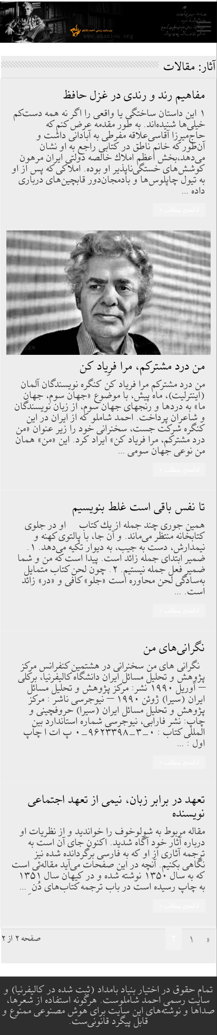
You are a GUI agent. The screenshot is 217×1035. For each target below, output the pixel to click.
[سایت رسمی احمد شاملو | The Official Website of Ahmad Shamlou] (108, 22)
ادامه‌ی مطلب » (179, 210)
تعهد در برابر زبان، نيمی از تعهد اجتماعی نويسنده (116, 807)
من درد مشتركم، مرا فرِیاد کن (142, 366)
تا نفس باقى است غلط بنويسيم (139, 507)
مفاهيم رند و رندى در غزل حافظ (134, 95)
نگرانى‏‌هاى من (174, 648)
